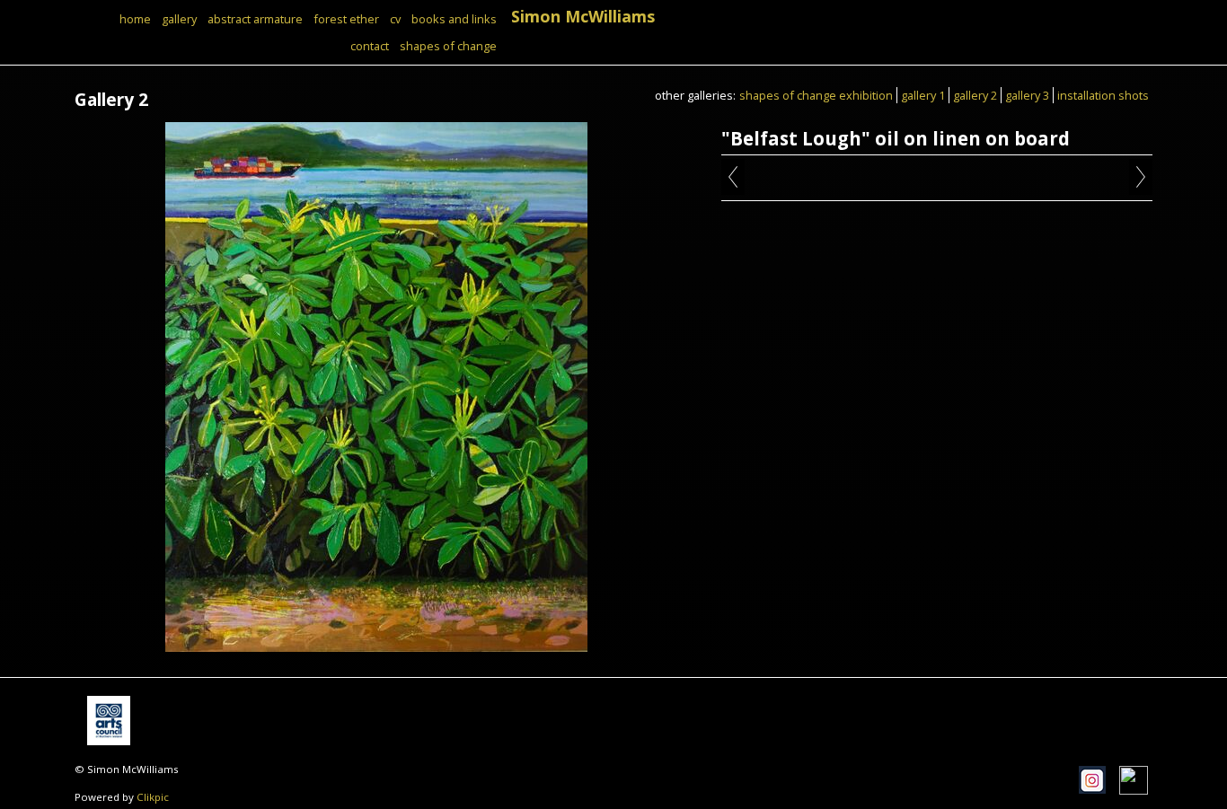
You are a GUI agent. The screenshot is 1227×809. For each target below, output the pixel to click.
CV (395, 19)
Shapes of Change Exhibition (816, 95)
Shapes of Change (448, 46)
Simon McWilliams (583, 16)
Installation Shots (1103, 95)
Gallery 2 (975, 95)
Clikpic (153, 797)
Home (135, 19)
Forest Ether (346, 19)
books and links (454, 19)
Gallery (179, 19)
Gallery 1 (923, 95)
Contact (369, 46)
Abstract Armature (255, 19)
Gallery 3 (1027, 95)
